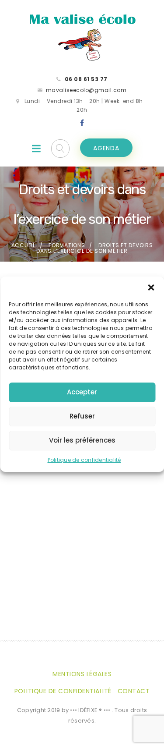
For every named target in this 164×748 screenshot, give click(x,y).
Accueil (23, 245)
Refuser (82, 416)
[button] (151, 287)
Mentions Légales (82, 674)
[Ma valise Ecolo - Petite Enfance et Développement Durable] (82, 37)
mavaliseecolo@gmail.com (86, 90)
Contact (134, 691)
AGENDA (106, 148)
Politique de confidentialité (84, 460)
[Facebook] (82, 123)
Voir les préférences (82, 440)
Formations (67, 245)
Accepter (82, 392)
